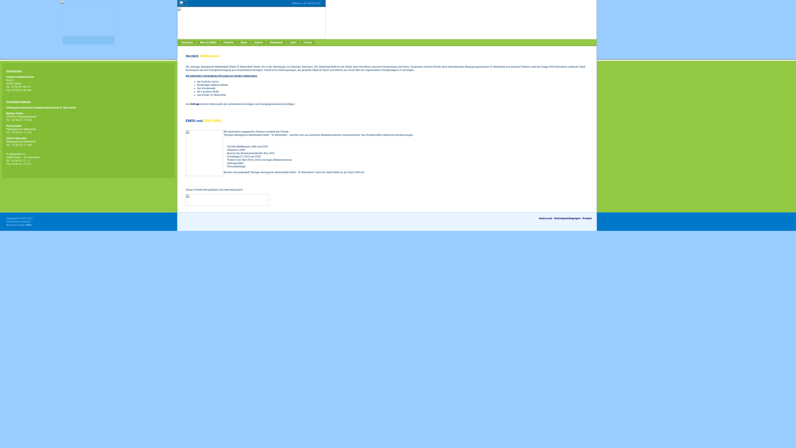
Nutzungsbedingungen (567, 218)
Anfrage (195, 104)
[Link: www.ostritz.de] (22, 96)
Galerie (258, 42)
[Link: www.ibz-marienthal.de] (22, 169)
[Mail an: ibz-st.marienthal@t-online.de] (11, 169)
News (244, 42)
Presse (307, 42)
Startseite (187, 42)
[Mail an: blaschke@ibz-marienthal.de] (42, 141)
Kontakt (587, 218)
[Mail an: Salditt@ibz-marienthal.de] (42, 129)
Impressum (545, 218)
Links (293, 42)
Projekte (229, 42)
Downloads (276, 42)
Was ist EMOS (208, 42)
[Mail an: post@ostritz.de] (11, 96)
